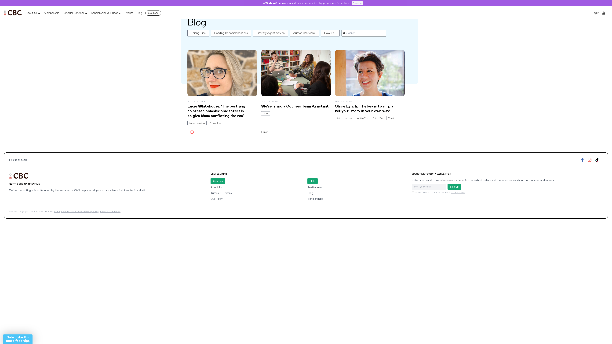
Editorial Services (73, 13)
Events (128, 13)
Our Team (217, 198)
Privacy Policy (91, 212)
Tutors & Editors (221, 193)
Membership (51, 13)
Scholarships (315, 198)
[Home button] (13, 12)
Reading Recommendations (231, 33)
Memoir (391, 118)
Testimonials (314, 187)
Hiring (266, 113)
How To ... (330, 33)
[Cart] (604, 13)
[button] (18, 339)
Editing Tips (198, 33)
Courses (153, 13)
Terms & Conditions (110, 212)
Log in (595, 13)
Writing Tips (215, 123)
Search (350, 33)
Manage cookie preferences (69, 212)
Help (312, 181)
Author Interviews (304, 33)
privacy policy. (458, 192)
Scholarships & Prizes (104, 13)
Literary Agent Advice (270, 33)
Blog (139, 13)
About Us (31, 13)
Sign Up (454, 187)
